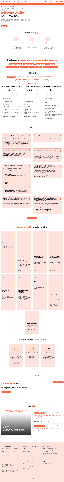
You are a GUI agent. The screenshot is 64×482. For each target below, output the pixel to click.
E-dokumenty (24, 66)
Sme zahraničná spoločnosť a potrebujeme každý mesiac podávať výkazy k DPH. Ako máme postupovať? (14, 135)
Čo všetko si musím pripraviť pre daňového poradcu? (14, 165)
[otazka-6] (60, 166)
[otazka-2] (60, 135)
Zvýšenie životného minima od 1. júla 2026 (46, 428)
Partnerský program (27, 469)
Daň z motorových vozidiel (12, 66)
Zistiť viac (4, 26)
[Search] (43, 1)
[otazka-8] (60, 199)
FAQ (32, 3)
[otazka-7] (29, 199)
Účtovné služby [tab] (11, 76)
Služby (10, 1)
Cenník (29, 3)
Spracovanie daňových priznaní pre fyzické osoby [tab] (45, 76)
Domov (6, 1)
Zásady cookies (25, 468)
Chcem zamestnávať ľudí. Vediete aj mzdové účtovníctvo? (15, 150)
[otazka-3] (29, 150)
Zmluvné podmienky (27, 465)
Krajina (14, 1)
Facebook (28, 478)
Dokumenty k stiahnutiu (47, 465)
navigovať (11, 465)
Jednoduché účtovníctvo (15, 64)
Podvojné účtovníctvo (28, 64)
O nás (18, 1)
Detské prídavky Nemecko (7, 450)
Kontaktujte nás (6, 391)
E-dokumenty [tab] (45, 79)
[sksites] (1, 6)
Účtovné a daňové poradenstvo (50, 66)
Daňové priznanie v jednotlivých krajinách (10, 448)
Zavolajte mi (51, 1)
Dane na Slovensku (26, 451)
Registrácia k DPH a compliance (49, 450)
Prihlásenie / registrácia (47, 463)
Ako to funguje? (24, 3)
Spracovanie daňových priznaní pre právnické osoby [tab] (27, 79)
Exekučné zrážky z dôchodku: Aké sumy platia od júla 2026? (47, 416)
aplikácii (5, 138)
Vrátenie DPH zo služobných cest (49, 451)
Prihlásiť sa (59, 1)
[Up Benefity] (46, 467)
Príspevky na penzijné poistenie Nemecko (10, 451)
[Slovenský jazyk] (45, 1)
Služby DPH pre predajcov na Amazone (50, 448)
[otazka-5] (29, 165)
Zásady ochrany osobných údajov (29, 466)
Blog (21, 1)
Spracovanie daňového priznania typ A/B (45, 64)
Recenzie (39, 3)
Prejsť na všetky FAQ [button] (32, 217)
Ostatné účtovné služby (35, 66)
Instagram (35, 478)
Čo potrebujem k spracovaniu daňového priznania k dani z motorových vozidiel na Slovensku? (45, 135)
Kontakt (24, 1)
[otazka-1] (29, 135)
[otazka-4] (60, 151)
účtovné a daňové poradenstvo (49, 155)
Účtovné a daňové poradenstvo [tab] (24, 76)
